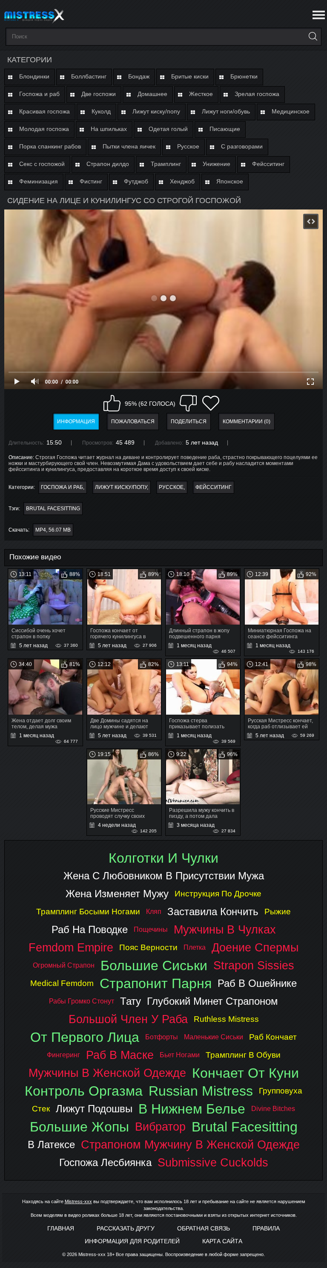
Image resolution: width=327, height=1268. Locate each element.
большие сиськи (153, 965)
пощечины (151, 929)
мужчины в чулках (225, 929)
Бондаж (138, 76)
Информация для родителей (132, 1241)
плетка (195, 947)
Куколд (101, 111)
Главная (60, 1228)
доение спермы (255, 947)
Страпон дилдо (107, 163)
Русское (188, 146)
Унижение (216, 163)
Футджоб (136, 181)
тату (130, 1001)
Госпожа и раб (39, 93)
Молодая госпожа (44, 128)
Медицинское (291, 111)
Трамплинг (166, 163)
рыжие (277, 911)
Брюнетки (244, 76)
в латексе (51, 1144)
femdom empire (71, 947)
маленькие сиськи (213, 1037)
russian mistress (201, 1091)
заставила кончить (212, 911)
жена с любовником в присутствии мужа (163, 875)
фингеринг (63, 1055)
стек (41, 1108)
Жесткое (201, 93)
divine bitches (273, 1108)
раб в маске (120, 1055)
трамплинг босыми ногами (88, 911)
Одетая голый (168, 128)
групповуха (280, 1090)
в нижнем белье (191, 1109)
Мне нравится (111, 403)
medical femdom (62, 983)
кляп (153, 911)
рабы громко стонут (81, 1001)
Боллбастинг (88, 76)
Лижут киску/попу (156, 111)
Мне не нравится (188, 403)
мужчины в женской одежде (107, 1072)
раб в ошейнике (257, 983)
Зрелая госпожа (257, 93)
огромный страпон (64, 965)
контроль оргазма (84, 1091)
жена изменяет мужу (117, 893)
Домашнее (152, 93)
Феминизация (38, 181)
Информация (76, 422)
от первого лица (84, 1037)
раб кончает (273, 1036)
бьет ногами (180, 1055)
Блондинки (34, 76)
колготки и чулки (163, 858)
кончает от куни (245, 1073)
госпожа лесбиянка (105, 1162)
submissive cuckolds (213, 1162)
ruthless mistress (226, 1019)
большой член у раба (128, 1019)
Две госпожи (98, 93)
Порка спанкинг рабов (50, 146)
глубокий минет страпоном (212, 1001)
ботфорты (161, 1037)
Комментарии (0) (246, 422)
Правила (266, 1228)
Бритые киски (190, 76)
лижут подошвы (94, 1108)
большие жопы (79, 1127)
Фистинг (91, 181)
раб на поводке (90, 929)
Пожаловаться (133, 422)
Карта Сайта (222, 1241)
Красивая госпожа (44, 111)
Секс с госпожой (42, 163)
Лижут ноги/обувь (226, 111)
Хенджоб (182, 181)
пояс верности (148, 947)
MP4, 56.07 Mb (53, 530)
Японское (229, 181)
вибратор (160, 1126)
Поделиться (189, 422)
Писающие (224, 128)
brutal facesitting (53, 509)
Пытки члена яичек (129, 146)
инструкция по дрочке (218, 893)
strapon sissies (253, 965)
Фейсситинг (268, 163)
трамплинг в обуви (243, 1054)
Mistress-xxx (78, 1201)
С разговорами (242, 146)
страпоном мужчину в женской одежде (190, 1144)
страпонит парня (156, 983)
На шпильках (109, 128)
